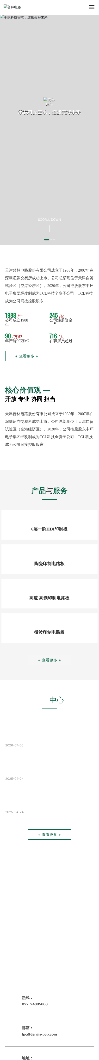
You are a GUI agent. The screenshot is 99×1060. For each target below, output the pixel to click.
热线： (27, 997)
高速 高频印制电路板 (49, 598)
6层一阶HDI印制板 (49, 529)
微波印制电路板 (49, 632)
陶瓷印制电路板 (49, 563)
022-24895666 (35, 1004)
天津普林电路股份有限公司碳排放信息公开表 (43, 727)
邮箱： (27, 1027)
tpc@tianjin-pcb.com (39, 1034)
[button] (46, 239)
